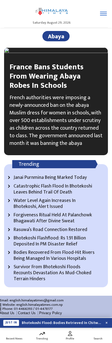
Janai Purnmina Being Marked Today (50, 178)
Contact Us (27, 313)
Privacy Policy (50, 313)
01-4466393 (23, 309)
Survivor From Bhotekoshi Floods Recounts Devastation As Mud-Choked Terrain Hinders (52, 273)
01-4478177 (43, 309)
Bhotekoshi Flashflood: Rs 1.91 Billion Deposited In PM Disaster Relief (50, 241)
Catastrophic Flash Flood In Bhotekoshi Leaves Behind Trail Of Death (53, 189)
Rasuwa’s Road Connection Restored (50, 230)
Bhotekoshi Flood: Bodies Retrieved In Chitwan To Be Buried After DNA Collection (61, 322)
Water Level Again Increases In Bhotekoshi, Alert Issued (45, 204)
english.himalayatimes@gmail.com (37, 300)
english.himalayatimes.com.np (39, 305)
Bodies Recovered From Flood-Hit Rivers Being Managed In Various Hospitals (54, 255)
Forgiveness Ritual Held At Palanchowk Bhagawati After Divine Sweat (53, 218)
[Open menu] (103, 14)
